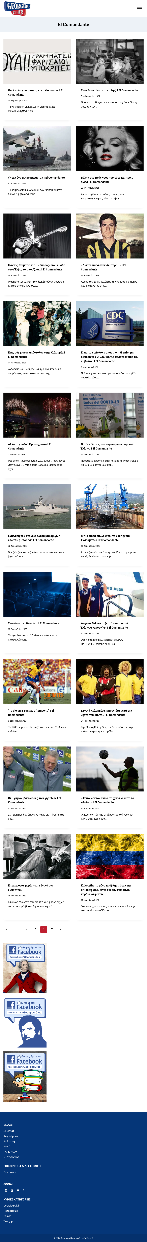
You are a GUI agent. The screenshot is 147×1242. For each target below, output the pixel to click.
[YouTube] (18, 1190)
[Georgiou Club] (17, 8)
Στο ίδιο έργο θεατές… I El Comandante (33, 623)
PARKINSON (10, 1151)
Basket (7, 1215)
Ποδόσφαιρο (10, 1210)
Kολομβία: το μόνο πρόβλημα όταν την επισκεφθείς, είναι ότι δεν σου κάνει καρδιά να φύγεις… (106, 890)
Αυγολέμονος (11, 1136)
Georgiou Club (11, 1205)
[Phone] (23, 1190)
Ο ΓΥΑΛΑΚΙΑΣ (11, 1156)
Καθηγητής (9, 1141)
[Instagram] (11, 1190)
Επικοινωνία (10, 1172)
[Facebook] (6, 1190)
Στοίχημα (8, 1221)
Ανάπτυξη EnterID (84, 1238)
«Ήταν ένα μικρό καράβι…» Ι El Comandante (36, 177)
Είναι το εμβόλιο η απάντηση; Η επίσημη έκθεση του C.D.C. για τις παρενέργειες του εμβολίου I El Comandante (109, 357)
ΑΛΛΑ (6, 1146)
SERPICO (8, 1130)
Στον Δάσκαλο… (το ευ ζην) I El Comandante (109, 90)
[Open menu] (139, 8)
